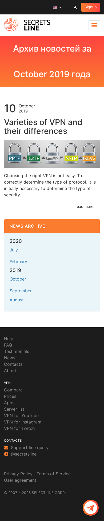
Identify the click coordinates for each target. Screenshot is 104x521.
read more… (86, 206)
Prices (10, 396)
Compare (13, 389)
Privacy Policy (18, 473)
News (9, 357)
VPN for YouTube (21, 415)
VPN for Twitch (19, 428)
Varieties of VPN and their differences (43, 126)
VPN (7, 383)
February (18, 261)
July (14, 249)
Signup (91, 7)
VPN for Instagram (22, 422)
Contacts (13, 364)
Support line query (29, 447)
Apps (9, 402)
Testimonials (16, 351)
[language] (57, 7)
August (17, 299)
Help (8, 338)
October (18, 279)
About (10, 370)
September (21, 290)
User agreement (20, 480)
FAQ (8, 345)
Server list (14, 409)
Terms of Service (54, 473)
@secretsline (23, 454)
